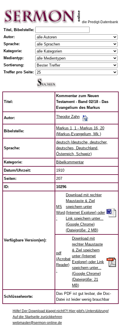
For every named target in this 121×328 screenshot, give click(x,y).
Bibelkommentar (70, 162)
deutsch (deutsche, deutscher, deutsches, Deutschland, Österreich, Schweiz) (81, 148)
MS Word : (60, 212)
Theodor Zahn (68, 116)
